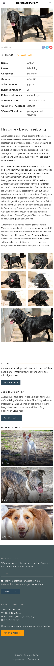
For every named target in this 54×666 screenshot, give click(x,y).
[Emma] (27, 448)
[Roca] (27, 485)
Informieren (11, 382)
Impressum (18, 659)
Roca (5, 500)
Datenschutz (35, 659)
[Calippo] (27, 522)
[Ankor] (27, 24)
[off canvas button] (4, 2)
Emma (5, 463)
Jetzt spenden (12, 633)
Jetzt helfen (11, 418)
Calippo (7, 537)
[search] (50, 2)
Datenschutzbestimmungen (16, 584)
